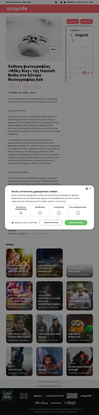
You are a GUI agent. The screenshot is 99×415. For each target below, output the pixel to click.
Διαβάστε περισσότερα (57, 201)
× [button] (90, 189)
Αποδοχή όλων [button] (76, 222)
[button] (24, 222)
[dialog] (49, 207)
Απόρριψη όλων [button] (51, 222)
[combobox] (87, 188)
